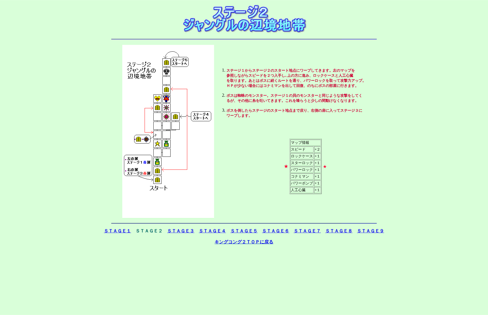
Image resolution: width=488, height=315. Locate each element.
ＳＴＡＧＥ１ (117, 230)
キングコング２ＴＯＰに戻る (244, 241)
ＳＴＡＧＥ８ (338, 230)
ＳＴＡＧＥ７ (307, 230)
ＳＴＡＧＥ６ (275, 230)
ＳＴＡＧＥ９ (370, 230)
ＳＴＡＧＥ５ (244, 230)
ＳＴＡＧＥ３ (180, 230)
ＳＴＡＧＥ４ (212, 230)
